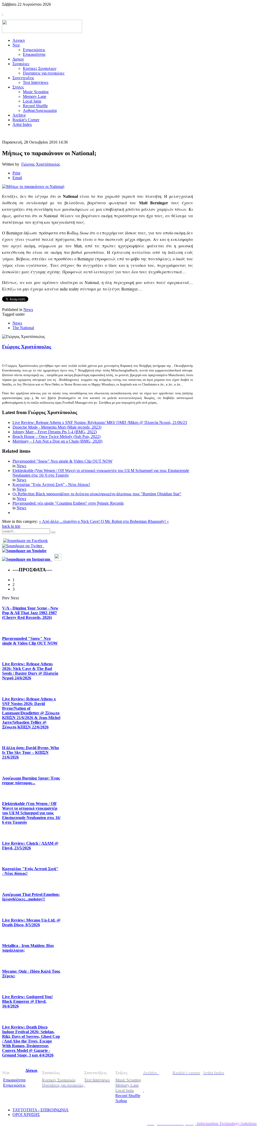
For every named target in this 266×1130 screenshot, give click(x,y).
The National (23, 328)
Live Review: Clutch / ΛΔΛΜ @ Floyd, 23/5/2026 (30, 845)
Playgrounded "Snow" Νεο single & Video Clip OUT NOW (62, 461)
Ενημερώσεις (14, 1085)
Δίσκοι (31, 1070)
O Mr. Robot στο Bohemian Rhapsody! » (135, 521)
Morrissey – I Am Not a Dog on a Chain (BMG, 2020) (57, 441)
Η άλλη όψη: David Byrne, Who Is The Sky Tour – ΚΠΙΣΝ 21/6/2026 (30, 752)
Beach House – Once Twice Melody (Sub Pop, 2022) (56, 436)
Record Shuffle (127, 1095)
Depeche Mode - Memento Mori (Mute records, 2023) (56, 427)
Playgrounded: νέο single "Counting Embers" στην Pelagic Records (68, 503)
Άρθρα (121, 1101)
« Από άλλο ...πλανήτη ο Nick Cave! (70, 521)
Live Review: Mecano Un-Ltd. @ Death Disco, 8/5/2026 (31, 922)
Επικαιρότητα (14, 1080)
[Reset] (53, 532)
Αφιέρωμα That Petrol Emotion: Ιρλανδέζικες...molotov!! (31, 896)
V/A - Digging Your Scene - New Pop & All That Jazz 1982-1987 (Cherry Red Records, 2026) (30, 613)
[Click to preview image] (33, 186)
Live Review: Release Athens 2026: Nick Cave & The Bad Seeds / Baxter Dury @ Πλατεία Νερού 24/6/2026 (30, 671)
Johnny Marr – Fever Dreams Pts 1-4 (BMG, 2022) (54, 432)
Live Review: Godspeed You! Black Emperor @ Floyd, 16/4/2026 (27, 1001)
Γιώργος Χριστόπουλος (40, 164)
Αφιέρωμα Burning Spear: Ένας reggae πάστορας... (31, 780)
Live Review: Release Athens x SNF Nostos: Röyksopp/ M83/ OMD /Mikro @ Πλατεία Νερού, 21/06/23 (99, 422)
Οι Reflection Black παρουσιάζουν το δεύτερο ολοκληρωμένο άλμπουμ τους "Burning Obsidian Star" (96, 494)
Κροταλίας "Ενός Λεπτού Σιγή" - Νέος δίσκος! (51, 484)
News (28, 309)
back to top (11, 526)
